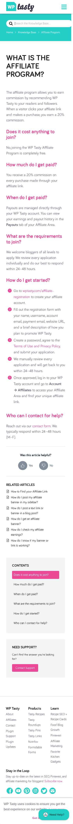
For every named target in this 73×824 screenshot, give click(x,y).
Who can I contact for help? (34, 415)
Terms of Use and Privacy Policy (37, 346)
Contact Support (25, 667)
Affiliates (11, 719)
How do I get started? (28, 279)
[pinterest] (27, 790)
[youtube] (18, 790)
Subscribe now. (53, 781)
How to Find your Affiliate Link (29, 491)
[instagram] (35, 790)
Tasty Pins (34, 730)
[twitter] (44, 790)
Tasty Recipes (36, 714)
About (9, 714)
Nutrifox (33, 741)
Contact (10, 725)
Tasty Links (35, 736)
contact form (41, 426)
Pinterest (56, 735)
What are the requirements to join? (34, 238)
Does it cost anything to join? (30, 134)
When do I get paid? (26, 197)
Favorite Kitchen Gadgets (56, 756)
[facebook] (10, 790)
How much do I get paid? (31, 164)
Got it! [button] (36, 818)
